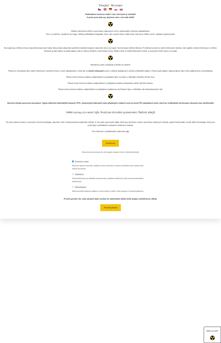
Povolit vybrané (110, 208)
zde (127, 131)
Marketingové (80, 187)
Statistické (79, 174)
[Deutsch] (110, 9)
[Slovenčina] (121, 9)
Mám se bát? (212, 331)
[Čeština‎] (100, 9)
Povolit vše (110, 143)
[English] (105, 9)
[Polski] (116, 9)
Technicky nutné (82, 161)
